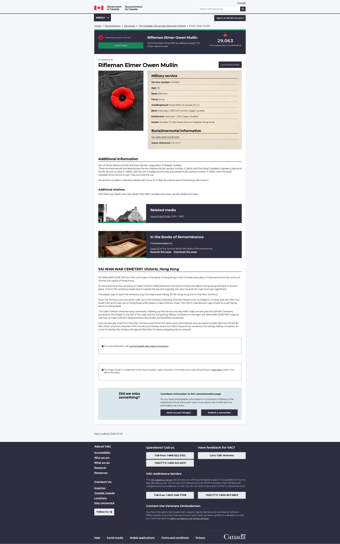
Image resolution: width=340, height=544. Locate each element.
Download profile (230, 64)
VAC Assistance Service (161, 480)
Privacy (200, 537)
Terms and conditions (175, 537)
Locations (100, 498)
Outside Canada (104, 493)
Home (98, 26)
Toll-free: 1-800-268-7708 (170, 495)
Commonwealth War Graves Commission (148, 346)
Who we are (102, 457)
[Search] (243, 9)
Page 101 (155, 248)
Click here (216, 370)
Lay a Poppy (120, 45)
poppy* (193, 43)
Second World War (160, 216)
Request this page (160, 252)
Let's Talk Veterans (222, 455)
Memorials (129, 26)
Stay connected (104, 503)
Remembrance (113, 26)
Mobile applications (142, 537)
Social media (115, 537)
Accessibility (102, 452)
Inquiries (99, 488)
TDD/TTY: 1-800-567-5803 (222, 495)
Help (97, 537)
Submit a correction (219, 412)
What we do (102, 462)
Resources (101, 472)
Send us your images (179, 412)
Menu (101, 17)
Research (100, 467)
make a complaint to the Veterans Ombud (189, 518)
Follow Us (105, 512)
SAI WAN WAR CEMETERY (165, 137)
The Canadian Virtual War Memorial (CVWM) (162, 26)
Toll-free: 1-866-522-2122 (170, 455)
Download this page (185, 252)
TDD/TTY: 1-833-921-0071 (170, 463)
